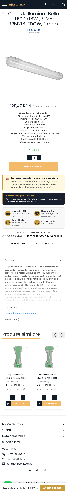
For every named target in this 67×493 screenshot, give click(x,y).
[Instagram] (45, 470)
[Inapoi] (2, 13)
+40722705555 (15, 459)
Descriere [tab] (10, 260)
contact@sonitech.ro (19, 463)
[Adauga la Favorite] (27, 347)
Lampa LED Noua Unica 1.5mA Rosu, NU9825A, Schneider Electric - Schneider (48, 376)
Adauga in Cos (52, 488)
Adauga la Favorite (20, 243)
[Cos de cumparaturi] (63, 5)
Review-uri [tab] (12, 319)
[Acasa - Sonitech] (17, 5)
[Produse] (4, 4)
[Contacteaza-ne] (53, 5)
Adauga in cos (33, 166)
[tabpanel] (33, 69)
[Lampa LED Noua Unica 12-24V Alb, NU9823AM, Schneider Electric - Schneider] (18, 357)
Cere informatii (46, 243)
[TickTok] (37, 470)
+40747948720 (15, 454)
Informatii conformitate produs (20, 313)
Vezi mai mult (12, 307)
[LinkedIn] (30, 470)
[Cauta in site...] (47, 5)
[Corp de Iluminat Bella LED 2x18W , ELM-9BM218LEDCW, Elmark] (33, 69)
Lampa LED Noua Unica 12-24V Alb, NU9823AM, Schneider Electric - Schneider (18, 376)
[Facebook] (22, 470)
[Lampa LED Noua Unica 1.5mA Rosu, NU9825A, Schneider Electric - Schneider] (49, 357)
